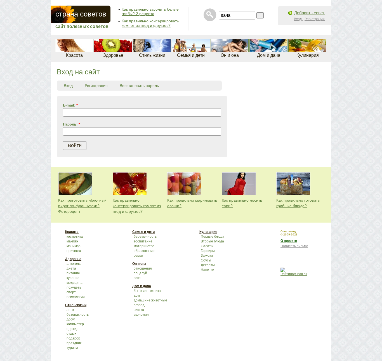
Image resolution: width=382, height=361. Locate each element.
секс (137, 278)
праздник (74, 343)
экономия (141, 315)
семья (138, 256)
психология (76, 297)
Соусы (206, 260)
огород (139, 305)
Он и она (230, 55)
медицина (74, 283)
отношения (143, 268)
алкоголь (74, 264)
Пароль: (71, 124)
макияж (72, 241)
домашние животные (150, 300)
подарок (73, 338)
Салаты (207, 246)
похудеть (74, 287)
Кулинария (307, 55)
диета (71, 268)
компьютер (75, 324)
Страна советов (80, 14)
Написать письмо (294, 246)
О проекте (288, 241)
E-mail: (70, 105)
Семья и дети (191, 55)
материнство (144, 246)
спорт (71, 292)
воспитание (143, 241)
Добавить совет (309, 12)
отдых (71, 334)
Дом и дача (268, 55)
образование (144, 251)
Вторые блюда (212, 241)
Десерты (208, 265)
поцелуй (140, 273)
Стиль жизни (152, 55)
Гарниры (208, 251)
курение (73, 278)
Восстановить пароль (139, 85)
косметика (75, 237)
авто (70, 310)
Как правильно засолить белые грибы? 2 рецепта (150, 11)
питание (73, 273)
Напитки (207, 270)
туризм (72, 348)
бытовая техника (147, 291)
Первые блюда (212, 237)
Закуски (207, 256)
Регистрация (315, 19)
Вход (298, 19)
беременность (145, 237)
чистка (139, 310)
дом (137, 296)
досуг (71, 319)
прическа (74, 251)
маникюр (74, 246)
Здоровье (113, 55)
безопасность (78, 315)
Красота (74, 55)
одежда (73, 329)
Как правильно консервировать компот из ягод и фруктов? (150, 23)
